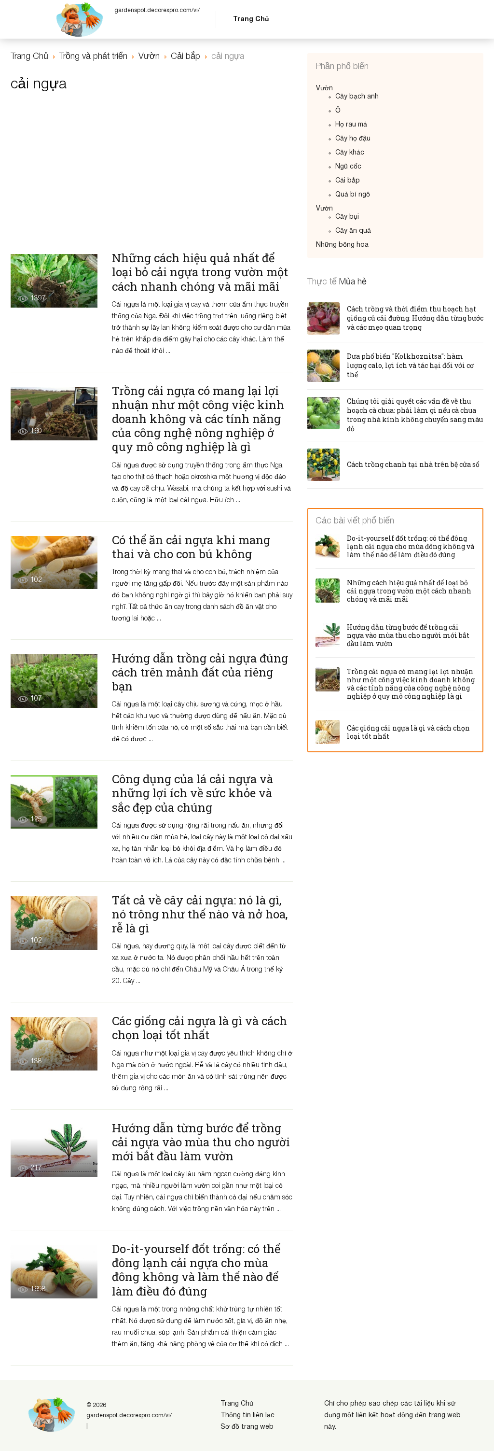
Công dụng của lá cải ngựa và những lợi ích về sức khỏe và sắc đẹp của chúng (192, 793)
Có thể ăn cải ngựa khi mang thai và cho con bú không (191, 547)
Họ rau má (351, 125)
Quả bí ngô (352, 195)
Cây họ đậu (352, 139)
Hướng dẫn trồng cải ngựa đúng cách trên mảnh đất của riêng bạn (200, 672)
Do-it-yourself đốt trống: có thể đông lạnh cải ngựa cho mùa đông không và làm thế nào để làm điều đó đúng (196, 1269)
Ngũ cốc (348, 167)
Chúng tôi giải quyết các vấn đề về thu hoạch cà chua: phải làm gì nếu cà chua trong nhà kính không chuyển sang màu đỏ (415, 414)
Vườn (324, 88)
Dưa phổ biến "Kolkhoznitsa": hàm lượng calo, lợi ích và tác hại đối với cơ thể (410, 365)
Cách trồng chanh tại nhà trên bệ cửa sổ (413, 464)
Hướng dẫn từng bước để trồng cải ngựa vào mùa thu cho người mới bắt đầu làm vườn (201, 1142)
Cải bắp (347, 181)
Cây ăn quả (353, 231)
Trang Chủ (251, 19)
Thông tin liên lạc (247, 1415)
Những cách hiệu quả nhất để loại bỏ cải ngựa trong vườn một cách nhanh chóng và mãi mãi (200, 272)
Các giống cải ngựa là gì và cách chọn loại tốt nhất (199, 1027)
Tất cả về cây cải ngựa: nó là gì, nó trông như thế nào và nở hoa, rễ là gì (200, 914)
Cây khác (349, 153)
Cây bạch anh (357, 97)
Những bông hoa (342, 245)
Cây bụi (347, 217)
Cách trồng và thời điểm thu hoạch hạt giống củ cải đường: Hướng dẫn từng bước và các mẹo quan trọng (415, 318)
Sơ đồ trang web (247, 1427)
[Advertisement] (152, 176)
